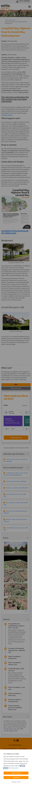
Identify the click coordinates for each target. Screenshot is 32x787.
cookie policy (14, 768)
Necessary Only (16, 773)
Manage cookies (16, 782)
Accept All (16, 777)
